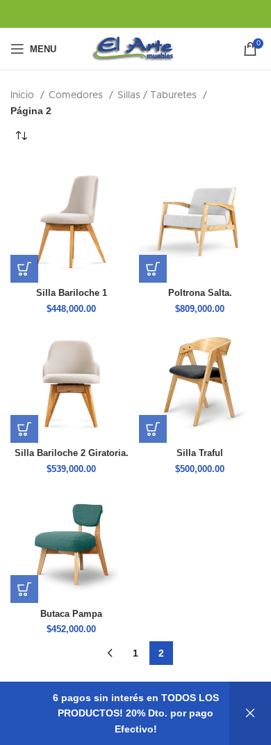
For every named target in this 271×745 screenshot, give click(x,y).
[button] (24, 269)
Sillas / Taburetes (158, 95)
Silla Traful (199, 453)
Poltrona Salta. (200, 293)
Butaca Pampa (71, 614)
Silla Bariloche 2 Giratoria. (72, 453)
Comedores (77, 95)
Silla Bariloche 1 (71, 293)
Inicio (23, 95)
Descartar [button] (250, 713)
